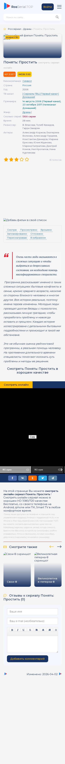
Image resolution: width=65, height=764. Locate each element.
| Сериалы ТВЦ (31, 93)
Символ (27, 81)
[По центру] (43, 630)
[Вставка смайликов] (56, 630)
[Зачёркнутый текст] (30, 630)
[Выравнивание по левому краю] (37, 630)
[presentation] (51, 546)
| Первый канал (49, 93)
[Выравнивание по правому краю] (50, 630)
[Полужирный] (12, 630)
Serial (22, 7)
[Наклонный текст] (17, 630)
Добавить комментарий (27, 658)
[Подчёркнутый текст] (24, 630)
